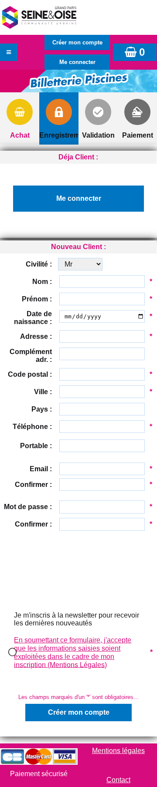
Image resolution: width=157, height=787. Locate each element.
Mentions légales (118, 750)
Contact (118, 780)
